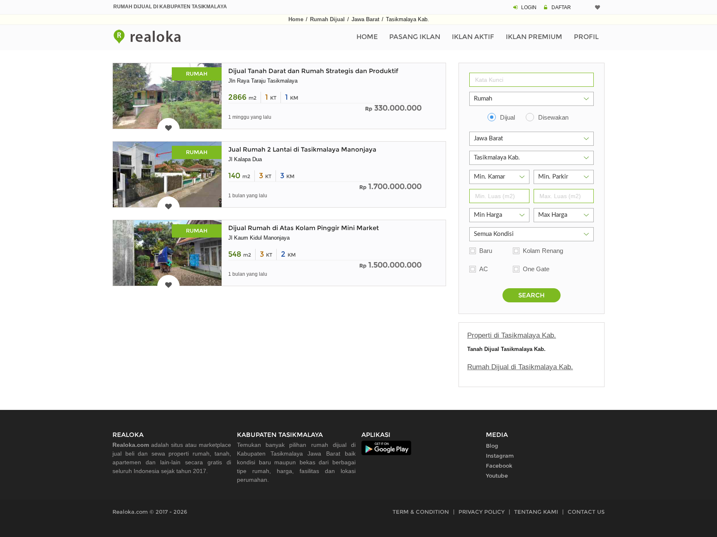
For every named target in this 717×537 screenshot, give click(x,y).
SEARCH (531, 295)
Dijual (507, 117)
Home (295, 19)
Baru (485, 250)
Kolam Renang (543, 250)
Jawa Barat (365, 19)
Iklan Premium (534, 37)
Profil (586, 37)
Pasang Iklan (414, 37)
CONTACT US (586, 511)
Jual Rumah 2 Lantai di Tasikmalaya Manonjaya (302, 149)
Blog (492, 445)
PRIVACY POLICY (481, 511)
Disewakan (553, 117)
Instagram (500, 455)
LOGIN (529, 7)
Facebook (499, 465)
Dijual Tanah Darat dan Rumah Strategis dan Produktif (313, 71)
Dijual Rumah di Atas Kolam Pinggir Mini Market (303, 228)
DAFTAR (561, 7)
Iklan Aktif (473, 37)
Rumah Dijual (327, 19)
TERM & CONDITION (421, 511)
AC (483, 268)
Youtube (497, 475)
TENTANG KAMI (536, 511)
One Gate (536, 268)
